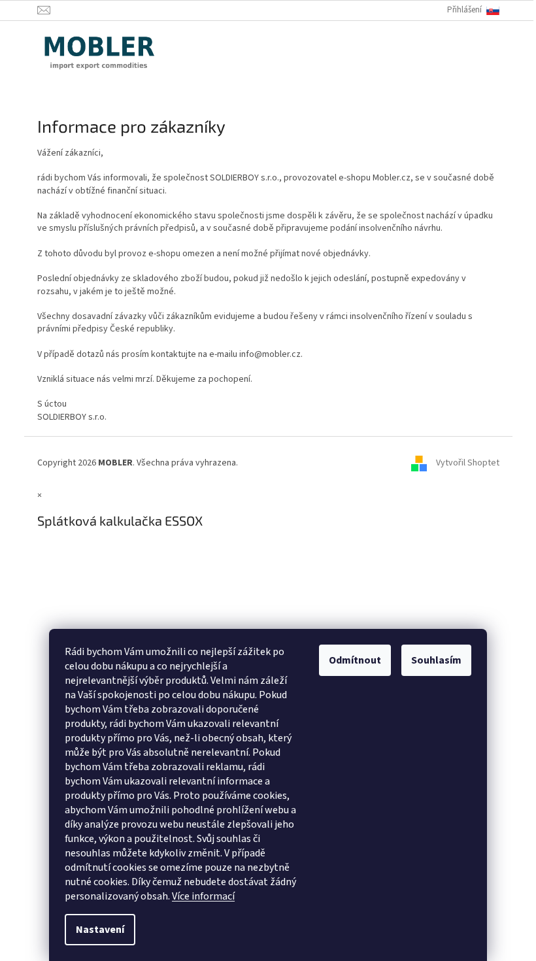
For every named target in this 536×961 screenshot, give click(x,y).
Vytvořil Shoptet (467, 462)
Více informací (203, 896)
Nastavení (100, 929)
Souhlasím (436, 660)
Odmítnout (355, 660)
